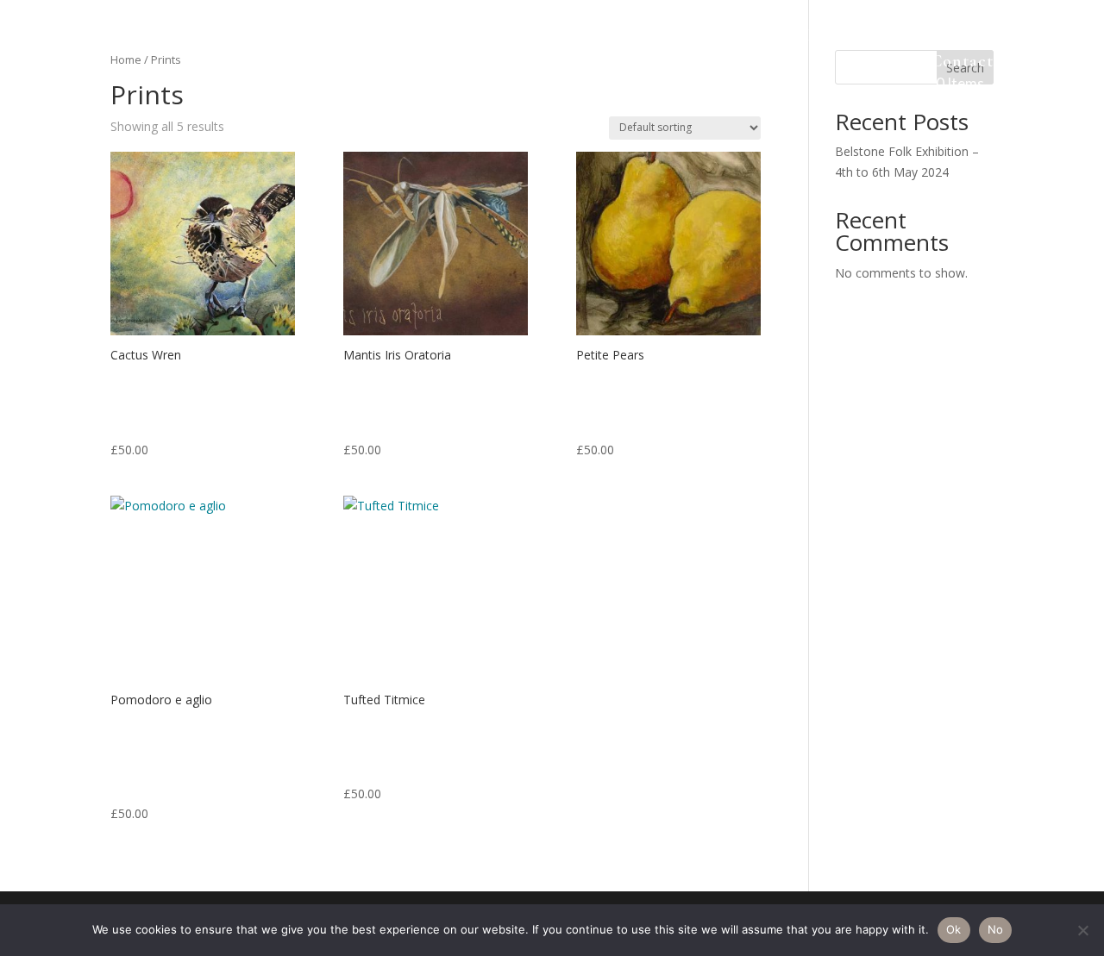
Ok (954, 929)
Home (199, 37)
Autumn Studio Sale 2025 (691, 37)
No (996, 929)
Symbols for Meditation (480, 37)
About (265, 37)
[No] (1082, 930)
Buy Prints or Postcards (901, 37)
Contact (962, 63)
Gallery (338, 37)
